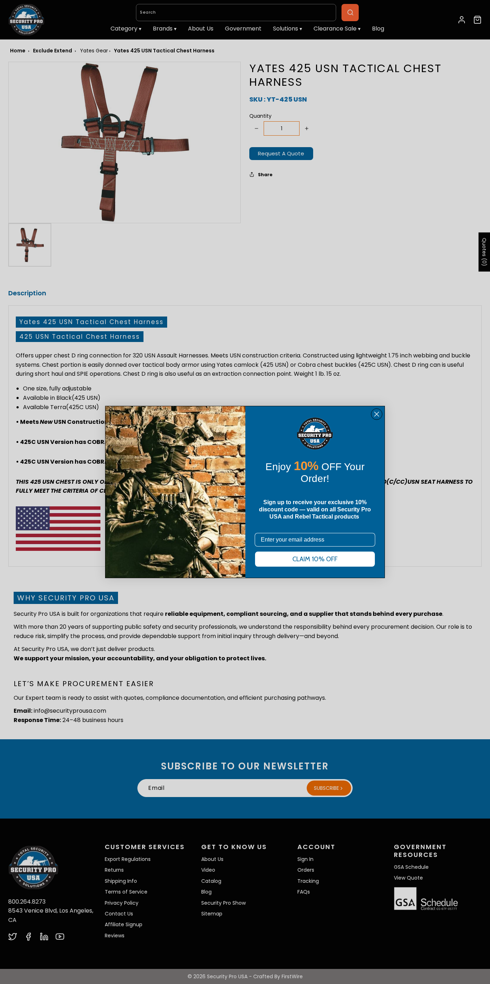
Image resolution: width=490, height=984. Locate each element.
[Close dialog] (376, 414)
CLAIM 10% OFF (315, 559)
